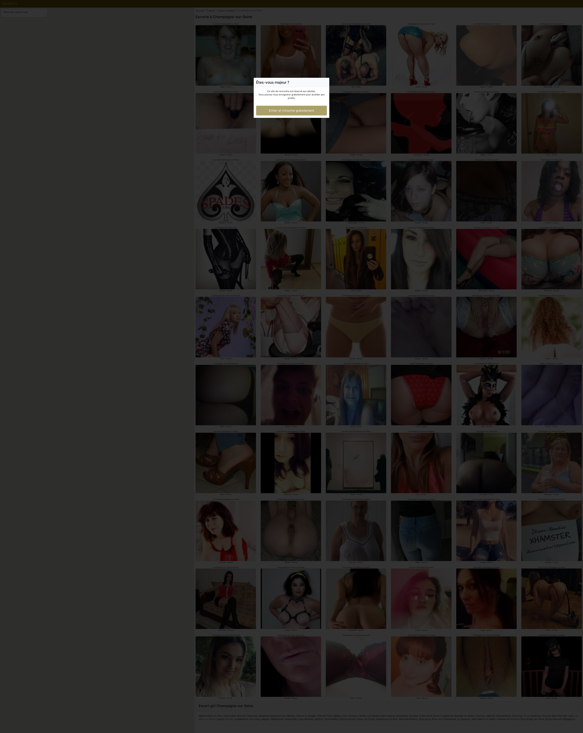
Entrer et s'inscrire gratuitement (291, 110)
